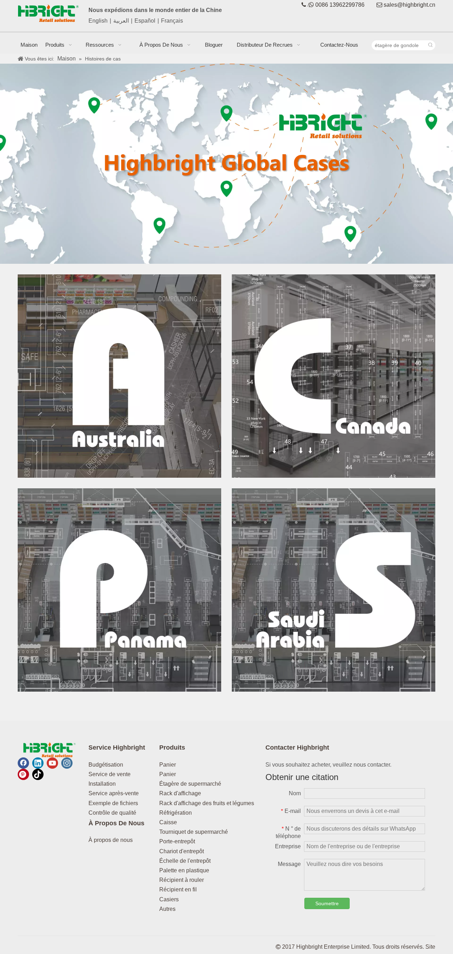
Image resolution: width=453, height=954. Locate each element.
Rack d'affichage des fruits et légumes (206, 803)
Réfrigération (175, 813)
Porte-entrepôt (177, 841)
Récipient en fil (178, 889)
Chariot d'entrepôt (181, 851)
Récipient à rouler (181, 880)
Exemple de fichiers (113, 803)
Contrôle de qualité (112, 813)
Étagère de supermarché (190, 784)
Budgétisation (105, 765)
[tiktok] (38, 774)
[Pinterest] (23, 774)
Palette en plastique (184, 870)
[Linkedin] (38, 763)
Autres (167, 909)
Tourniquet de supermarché (193, 832)
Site (430, 947)
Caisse (168, 822)
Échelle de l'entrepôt (185, 861)
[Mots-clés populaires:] (430, 45)
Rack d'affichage (180, 793)
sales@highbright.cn (409, 5)
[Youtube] (52, 763)
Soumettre (327, 903)
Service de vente (109, 774)
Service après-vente (113, 793)
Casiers (169, 899)
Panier (167, 765)
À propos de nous (110, 840)
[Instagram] (67, 763)
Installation (102, 784)
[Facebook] (23, 763)
